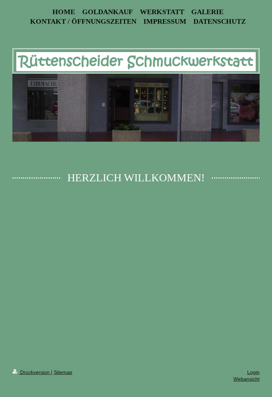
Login (253, 372)
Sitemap (63, 372)
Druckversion (35, 372)
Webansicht (246, 379)
